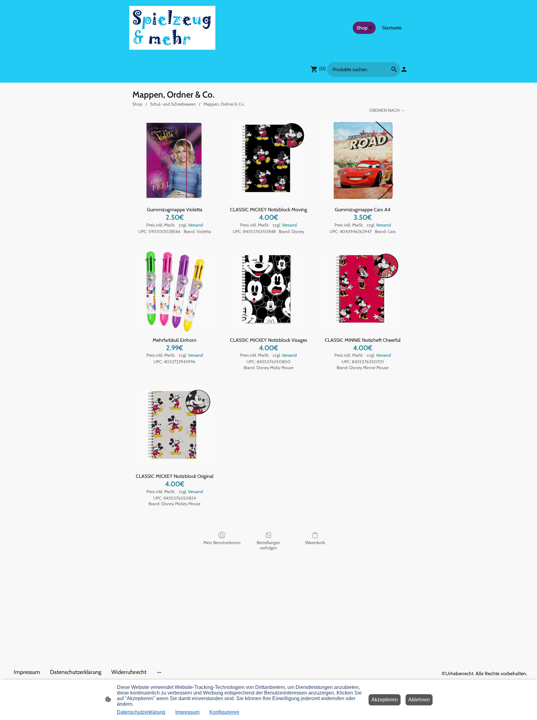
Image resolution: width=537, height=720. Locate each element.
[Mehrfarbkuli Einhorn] (174, 291)
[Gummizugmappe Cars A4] (362, 161)
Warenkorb (315, 542)
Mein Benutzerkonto (222, 542)
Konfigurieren (224, 712)
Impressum (187, 712)
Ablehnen (419, 699)
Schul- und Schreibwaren (173, 104)
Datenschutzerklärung (141, 712)
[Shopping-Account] (404, 69)
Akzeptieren (384, 699)
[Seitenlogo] (172, 28)
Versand (195, 225)
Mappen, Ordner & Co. (224, 104)
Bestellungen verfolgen (268, 545)
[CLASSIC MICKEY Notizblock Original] (174, 427)
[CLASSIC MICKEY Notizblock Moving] (269, 161)
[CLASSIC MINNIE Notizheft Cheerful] (362, 291)
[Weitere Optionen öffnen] (159, 672)
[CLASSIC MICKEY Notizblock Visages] (269, 291)
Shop (137, 104)
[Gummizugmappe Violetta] (174, 161)
